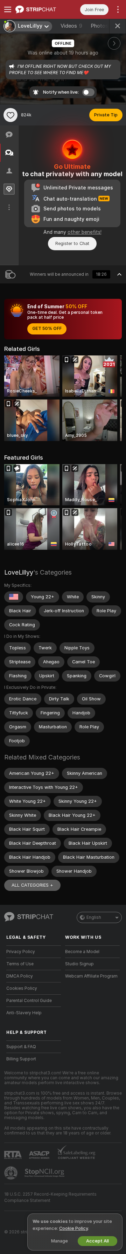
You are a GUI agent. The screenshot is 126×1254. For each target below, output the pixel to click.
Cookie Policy (73, 1228)
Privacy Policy (20, 951)
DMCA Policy (19, 976)
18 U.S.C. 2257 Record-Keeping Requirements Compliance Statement (50, 1197)
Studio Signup (79, 963)
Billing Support (21, 1059)
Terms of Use (20, 963)
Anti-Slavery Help (24, 1012)
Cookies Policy (21, 988)
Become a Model (82, 951)
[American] (13, 597)
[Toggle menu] (7, 9)
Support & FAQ (21, 1046)
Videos (71, 26)
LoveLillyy (18, 572)
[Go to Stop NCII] (45, 1173)
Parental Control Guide (29, 1000)
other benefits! (85, 232)
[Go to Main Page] (39, 9)
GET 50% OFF (47, 328)
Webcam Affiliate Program (91, 976)
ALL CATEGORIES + (32, 885)
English (93, 917)
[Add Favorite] (11, 115)
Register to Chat (72, 243)
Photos (104, 26)
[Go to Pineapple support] (11, 1173)
